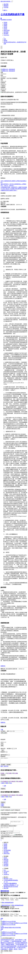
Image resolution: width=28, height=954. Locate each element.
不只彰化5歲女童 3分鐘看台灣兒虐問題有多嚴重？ (14, 188)
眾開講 (5, 25)
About (10, 878)
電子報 (5, 872)
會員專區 (6, 864)
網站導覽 (6, 4)
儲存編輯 (8, 764)
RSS (5, 870)
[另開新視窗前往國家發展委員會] (5, 905)
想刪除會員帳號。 (11, 944)
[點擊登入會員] (1, 18)
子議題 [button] (2, 783)
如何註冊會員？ (19, 939)
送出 (2, 838)
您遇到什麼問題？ (5, 824)
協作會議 (6, 32)
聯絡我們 (6, 5)
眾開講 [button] (10, 927)
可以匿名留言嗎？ (21, 947)
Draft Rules (6, 35)
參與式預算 (7, 30)
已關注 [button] (2, 804)
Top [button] (3, 926)
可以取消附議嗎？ (20, 944)
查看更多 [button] (3, 666)
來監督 (5, 27)
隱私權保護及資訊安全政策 (11, 886)
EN (7, 881)
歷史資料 (6, 865)
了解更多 (3, 85)
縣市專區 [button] (18, 927)
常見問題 (6, 7)
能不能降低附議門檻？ (10, 947)
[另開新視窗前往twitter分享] (20, 923)
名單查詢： (4, 731)
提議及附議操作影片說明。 (8, 939)
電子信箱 (3, 833)
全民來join (6, 874)
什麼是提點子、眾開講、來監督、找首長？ (12, 949)
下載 (2, 729)
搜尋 (8, 731)
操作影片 (6, 862)
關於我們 (6, 878)
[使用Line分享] (7, 923)
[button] (6, 19)
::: (11, 1)
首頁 (5, 39)
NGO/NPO (6, 871)
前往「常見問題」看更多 (6, 950)
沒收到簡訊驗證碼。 (17, 941)
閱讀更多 (3, 775)
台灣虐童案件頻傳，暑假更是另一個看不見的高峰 (14, 187)
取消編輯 (3, 764)
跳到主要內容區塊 (5, 1)
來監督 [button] (14, 927)
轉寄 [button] (2, 766)
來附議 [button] (6, 927)
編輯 (2, 745)
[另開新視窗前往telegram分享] (8, 924)
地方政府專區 (7, 850)
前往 (3, 750)
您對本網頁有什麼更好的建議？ (9, 825)
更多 (2, 743)
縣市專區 (6, 33)
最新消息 (6, 859)
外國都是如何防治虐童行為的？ (9, 190)
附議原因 (3, 756)
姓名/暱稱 (3, 831)
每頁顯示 (9, 748)
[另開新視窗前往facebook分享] (8, 921)
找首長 (5, 28)
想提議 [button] (2, 927)
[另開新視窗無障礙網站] (7, 902)
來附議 (5, 24)
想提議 (5, 22)
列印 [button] (7, 766)
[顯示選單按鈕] (12, 1)
